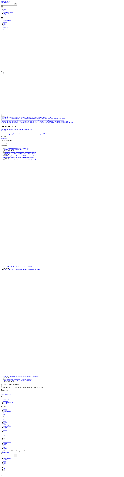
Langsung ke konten (5, 1)
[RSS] (4, 439)
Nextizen (5, 14)
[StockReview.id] (5, 2)
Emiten (5, 422)
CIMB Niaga (6, 425)
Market (5, 409)
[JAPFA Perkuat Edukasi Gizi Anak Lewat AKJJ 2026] (13, 117)
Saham (5, 419)
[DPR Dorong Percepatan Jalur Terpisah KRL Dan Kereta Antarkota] (17, 120)
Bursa (4, 421)
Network (5, 410)
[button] (15, 4)
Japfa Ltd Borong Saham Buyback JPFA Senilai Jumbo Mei (17, 380)
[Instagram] (4, 437)
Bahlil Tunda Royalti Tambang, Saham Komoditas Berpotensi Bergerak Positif (55, 122)
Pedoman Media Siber (8, 12)
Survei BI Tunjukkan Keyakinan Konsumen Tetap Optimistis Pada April (51, 121)
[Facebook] (4, 433)
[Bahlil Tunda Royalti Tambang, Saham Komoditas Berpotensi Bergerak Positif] (19, 122)
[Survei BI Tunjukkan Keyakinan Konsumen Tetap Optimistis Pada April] (18, 121)
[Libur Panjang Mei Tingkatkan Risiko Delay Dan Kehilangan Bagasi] (17, 118)
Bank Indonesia (7, 426)
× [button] (1, 453)
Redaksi (5, 10)
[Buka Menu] (2, 6)
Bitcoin (5, 430)
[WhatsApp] (4, 438)
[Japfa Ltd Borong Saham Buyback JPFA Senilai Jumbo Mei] (17, 379)
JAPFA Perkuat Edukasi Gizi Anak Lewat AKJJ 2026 (38, 117)
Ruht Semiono (4, 138)
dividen (5, 428)
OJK (4, 423)
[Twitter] (4, 435)
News (4, 413)
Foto (4, 414)
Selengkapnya (4, 145)
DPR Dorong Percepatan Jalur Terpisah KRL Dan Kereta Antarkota (48, 120)
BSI (4, 431)
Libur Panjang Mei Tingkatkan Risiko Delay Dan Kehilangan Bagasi (49, 118)
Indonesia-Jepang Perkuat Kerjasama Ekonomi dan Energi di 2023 (24, 134)
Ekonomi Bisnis (4, 130)
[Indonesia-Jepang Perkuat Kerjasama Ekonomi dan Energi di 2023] (16, 129)
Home (4, 9)
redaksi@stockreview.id (6, 394)
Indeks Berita (6, 13)
